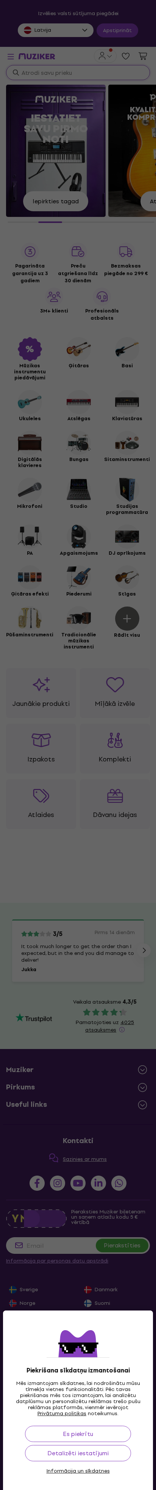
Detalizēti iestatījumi (78, 1453)
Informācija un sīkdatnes (78, 1471)
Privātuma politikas (61, 1413)
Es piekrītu (78, 1434)
